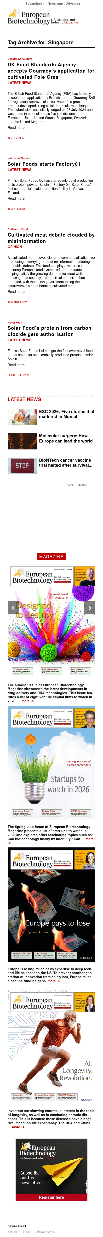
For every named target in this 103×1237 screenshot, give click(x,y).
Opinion (15, 246)
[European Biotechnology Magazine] (43, 16)
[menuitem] (35, 3)
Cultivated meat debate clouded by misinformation (51, 237)
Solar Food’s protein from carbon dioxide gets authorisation (50, 330)
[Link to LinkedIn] (84, 1225)
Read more (16, 127)
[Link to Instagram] (91, 1225)
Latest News (19, 82)
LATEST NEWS (24, 399)
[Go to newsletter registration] (51, 1170)
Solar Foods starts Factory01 (44, 163)
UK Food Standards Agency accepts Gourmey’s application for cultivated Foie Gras (51, 70)
